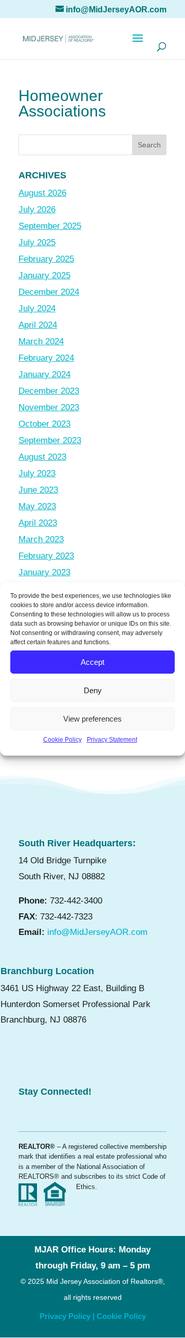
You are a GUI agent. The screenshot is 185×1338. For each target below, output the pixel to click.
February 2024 (46, 358)
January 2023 (44, 572)
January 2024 (44, 374)
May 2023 (37, 506)
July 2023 (36, 473)
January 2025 (44, 275)
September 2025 (49, 226)
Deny (93, 690)
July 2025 (36, 242)
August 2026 (42, 193)
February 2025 (46, 259)
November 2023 (48, 407)
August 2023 (42, 457)
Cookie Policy (62, 739)
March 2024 (41, 341)
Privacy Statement (112, 739)
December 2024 (48, 292)
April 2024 (37, 325)
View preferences (92, 718)
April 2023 (37, 523)
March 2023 (41, 539)
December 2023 (48, 391)
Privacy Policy (65, 1316)
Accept (92, 662)
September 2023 (49, 440)
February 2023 (46, 556)
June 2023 (38, 490)
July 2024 (36, 308)
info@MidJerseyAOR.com (97, 932)
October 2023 (44, 424)
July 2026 (36, 209)
